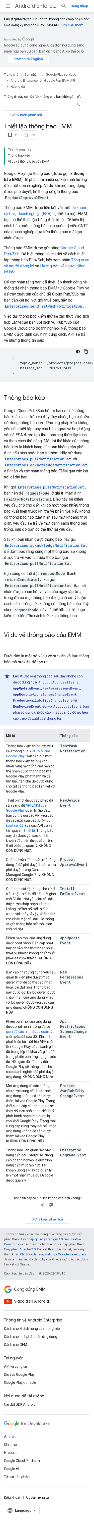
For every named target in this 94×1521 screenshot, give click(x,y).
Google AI (11, 1469)
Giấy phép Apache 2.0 (20, 1249)
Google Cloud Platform (22, 1461)
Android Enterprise (36, 6)
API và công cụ (15, 1366)
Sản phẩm (32, 74)
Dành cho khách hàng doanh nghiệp (32, 1329)
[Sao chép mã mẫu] (86, 352)
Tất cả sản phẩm (17, 1477)
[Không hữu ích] (79, 104)
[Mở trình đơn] (8, 6)
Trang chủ (11, 74)
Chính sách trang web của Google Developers (53, 1254)
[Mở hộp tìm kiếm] (64, 6)
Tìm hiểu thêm (72, 25)
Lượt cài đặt (15, 825)
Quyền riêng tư (37, 1497)
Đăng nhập (79, 6)
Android (10, 1437)
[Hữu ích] (79, 97)
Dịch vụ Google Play (19, 1374)
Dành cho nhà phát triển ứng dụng (30, 1337)
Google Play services (61, 74)
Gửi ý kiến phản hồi (26, 115)
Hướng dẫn (19, 86)
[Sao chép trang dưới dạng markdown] (25, 135)
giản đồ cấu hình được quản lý (29, 1031)
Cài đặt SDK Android (20, 1404)
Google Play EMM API (59, 80)
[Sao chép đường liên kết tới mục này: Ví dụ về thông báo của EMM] (9, 644)
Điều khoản (12, 1497)
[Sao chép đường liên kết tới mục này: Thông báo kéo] (50, 398)
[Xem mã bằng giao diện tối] (78, 352)
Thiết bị (29, 830)
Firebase (11, 1453)
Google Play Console (20, 1383)
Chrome (10, 1445)
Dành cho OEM (15, 1345)
